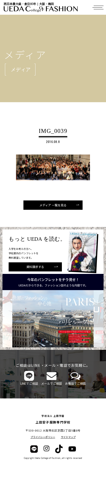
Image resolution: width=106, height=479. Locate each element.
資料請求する (35, 267)
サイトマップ (68, 437)
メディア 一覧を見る (53, 205)
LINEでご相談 (29, 383)
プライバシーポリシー (43, 437)
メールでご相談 (51, 383)
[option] (53, 318)
